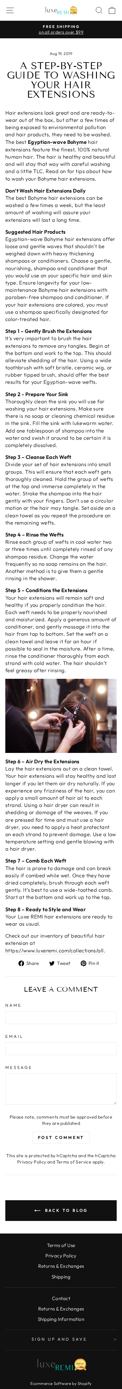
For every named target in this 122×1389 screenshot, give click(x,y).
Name (13, 1005)
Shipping (61, 1277)
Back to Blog (65, 1210)
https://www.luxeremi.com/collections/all (54, 950)
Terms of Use (61, 1245)
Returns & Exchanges (61, 1266)
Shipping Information (61, 1319)
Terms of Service (74, 1162)
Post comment (61, 1137)
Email (14, 1036)
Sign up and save (60, 1339)
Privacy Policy (31, 1162)
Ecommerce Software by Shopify (60, 1383)
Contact (61, 1298)
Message (19, 1067)
